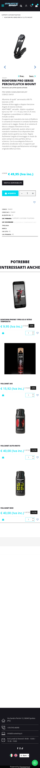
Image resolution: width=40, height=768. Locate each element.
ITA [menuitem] (11, 755)
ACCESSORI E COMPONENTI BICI (25, 222)
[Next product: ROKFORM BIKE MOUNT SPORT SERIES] (32, 76)
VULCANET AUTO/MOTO (10, 446)
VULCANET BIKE (7, 508)
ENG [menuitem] (15, 755)
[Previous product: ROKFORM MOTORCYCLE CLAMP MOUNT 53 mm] (21, 76)
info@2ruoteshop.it (14, 733)
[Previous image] (4, 67)
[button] (20, 46)
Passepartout (25, 767)
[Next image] (35, 67)
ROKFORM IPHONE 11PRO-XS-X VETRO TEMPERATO (16, 320)
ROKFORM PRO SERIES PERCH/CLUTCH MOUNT (18, 17)
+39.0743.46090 (13, 728)
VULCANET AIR (7, 384)
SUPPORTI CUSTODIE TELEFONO (11, 15)
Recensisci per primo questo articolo (14, 88)
